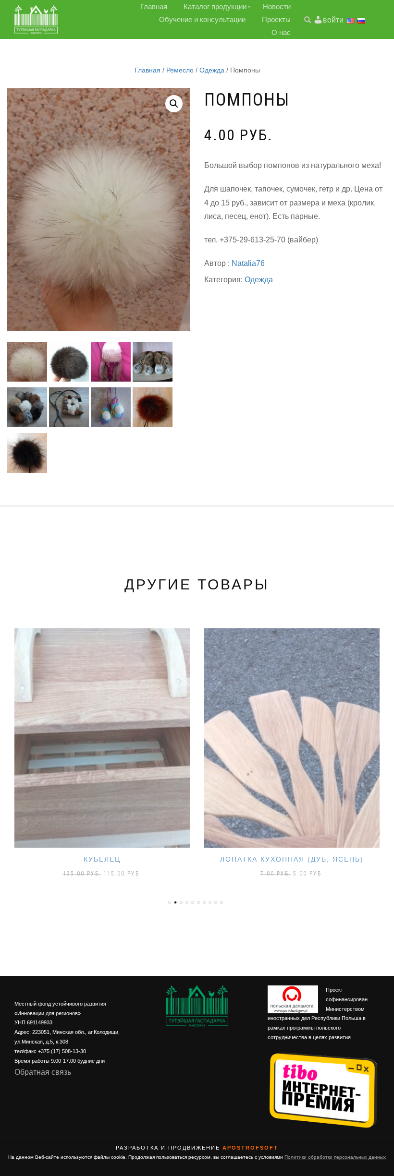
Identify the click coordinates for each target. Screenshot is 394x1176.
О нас (281, 32)
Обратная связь (42, 1072)
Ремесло (180, 70)
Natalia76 (248, 263)
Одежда (211, 70)
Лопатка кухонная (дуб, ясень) (102, 859)
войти (333, 20)
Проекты (276, 19)
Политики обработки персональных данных (335, 1157)
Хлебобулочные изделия (292, 859)
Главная (153, 6)
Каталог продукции (215, 6)
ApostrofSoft (250, 1148)
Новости (277, 6)
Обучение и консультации (202, 19)
